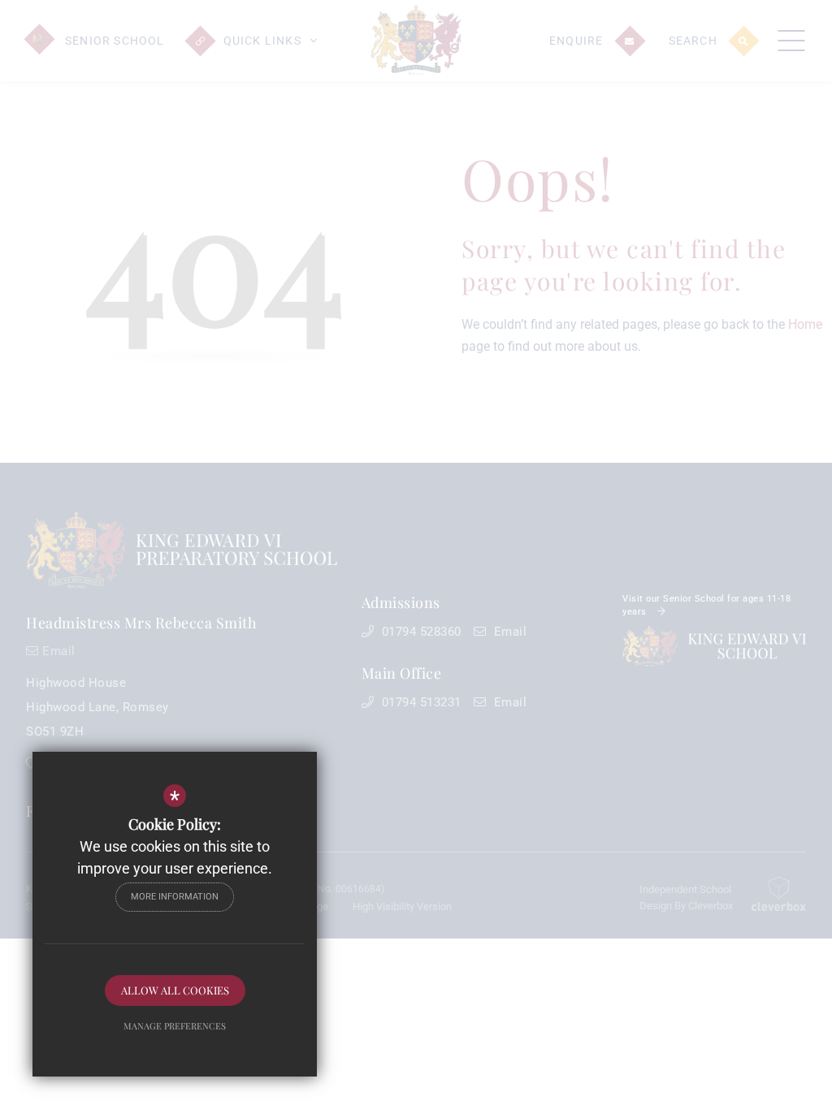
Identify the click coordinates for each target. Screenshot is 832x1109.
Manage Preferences (175, 1026)
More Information (175, 896)
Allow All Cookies (175, 990)
